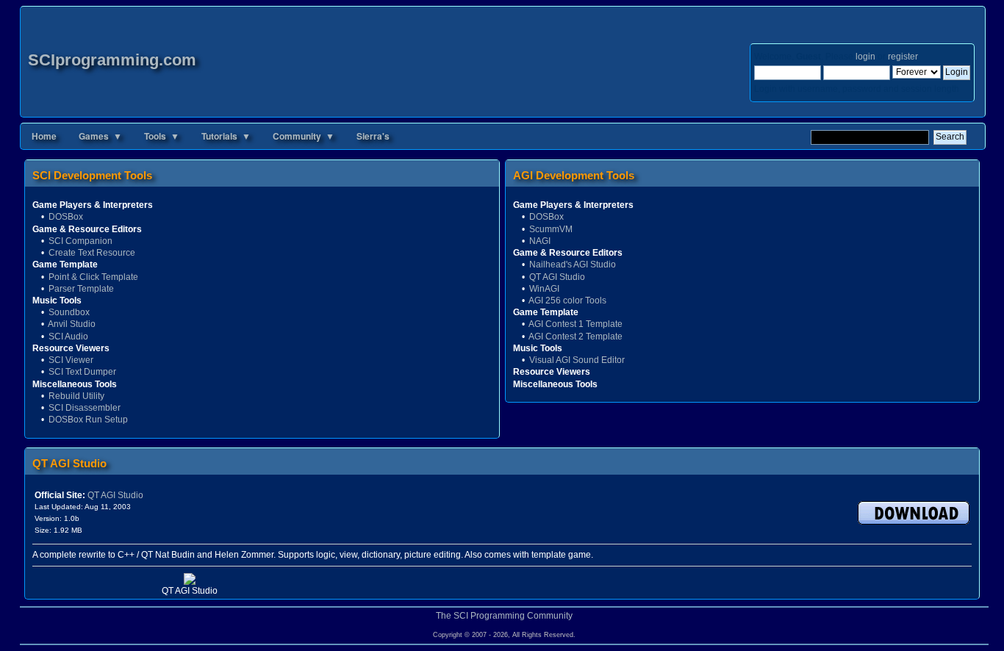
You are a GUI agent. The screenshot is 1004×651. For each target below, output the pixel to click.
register (902, 56)
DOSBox (66, 217)
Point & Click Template (93, 277)
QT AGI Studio (557, 277)
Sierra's (373, 136)
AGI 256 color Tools (567, 300)
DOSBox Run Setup (88, 419)
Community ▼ (303, 136)
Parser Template (81, 289)
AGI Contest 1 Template (575, 324)
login (865, 56)
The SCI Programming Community (504, 616)
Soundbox (69, 312)
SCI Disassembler (85, 408)
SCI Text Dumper (82, 372)
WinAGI (544, 289)
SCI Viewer (71, 360)
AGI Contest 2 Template (575, 336)
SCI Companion (80, 241)
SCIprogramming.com (112, 60)
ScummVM (551, 229)
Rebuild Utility (76, 396)
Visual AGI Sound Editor (577, 360)
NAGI (540, 241)
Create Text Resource (92, 253)
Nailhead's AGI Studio (572, 264)
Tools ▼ (161, 136)
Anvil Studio (72, 324)
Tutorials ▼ (226, 136)
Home (44, 136)
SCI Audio (68, 336)
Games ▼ (100, 136)
